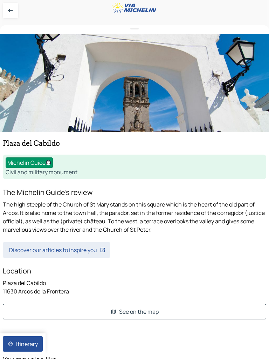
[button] (134, 83)
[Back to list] (10, 10)
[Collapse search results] (134, 29)
